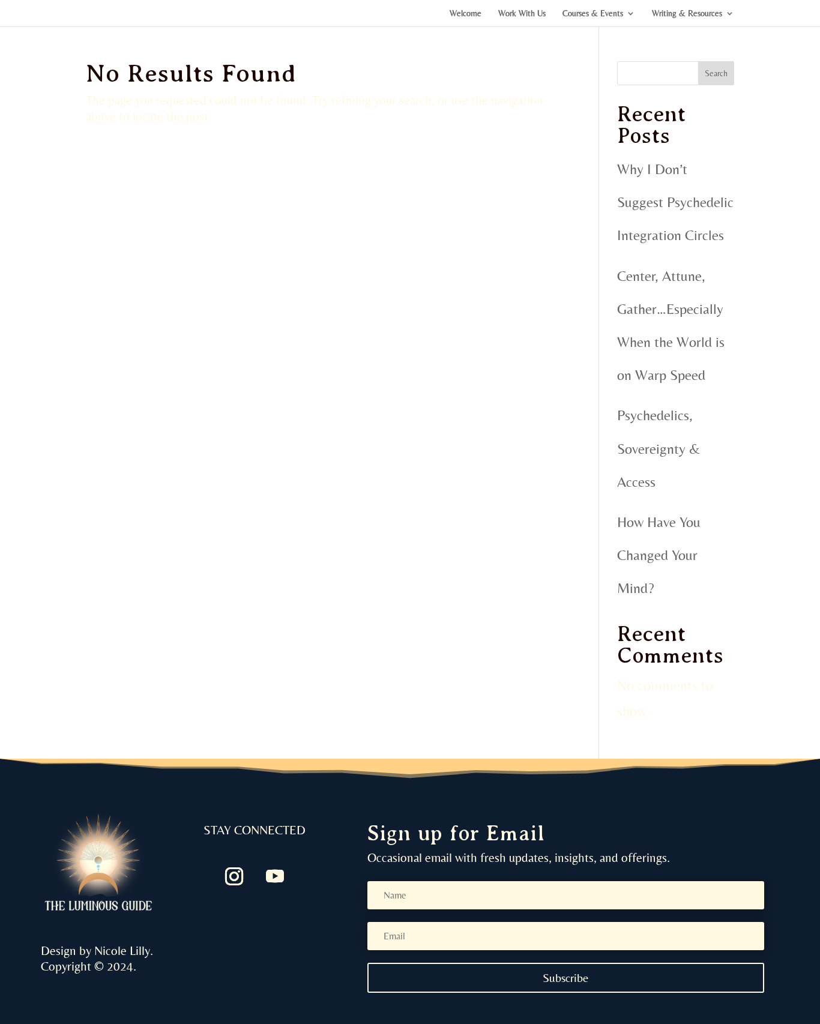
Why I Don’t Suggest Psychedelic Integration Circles (675, 202)
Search (716, 73)
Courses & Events (592, 13)
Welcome (465, 13)
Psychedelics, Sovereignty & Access (659, 448)
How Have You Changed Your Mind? (659, 555)
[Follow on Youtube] (275, 876)
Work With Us (522, 13)
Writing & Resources (687, 13)
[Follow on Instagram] (234, 876)
